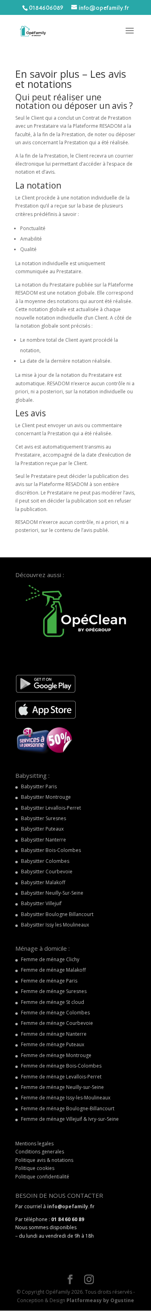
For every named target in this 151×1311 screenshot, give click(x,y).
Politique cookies (34, 1168)
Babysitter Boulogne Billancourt (57, 914)
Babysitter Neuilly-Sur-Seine (52, 892)
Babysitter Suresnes (43, 818)
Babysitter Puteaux (42, 828)
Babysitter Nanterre (43, 839)
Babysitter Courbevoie (46, 871)
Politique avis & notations (44, 1160)
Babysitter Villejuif (41, 903)
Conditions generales (39, 1151)
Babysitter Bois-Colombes (51, 850)
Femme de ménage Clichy (50, 959)
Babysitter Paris (39, 786)
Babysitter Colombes (45, 861)
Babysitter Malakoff (43, 882)
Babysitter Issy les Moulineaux (55, 924)
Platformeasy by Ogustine (100, 1300)
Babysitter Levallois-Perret (51, 807)
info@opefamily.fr (71, 1206)
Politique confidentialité (42, 1176)
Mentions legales (34, 1143)
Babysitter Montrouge (46, 797)
